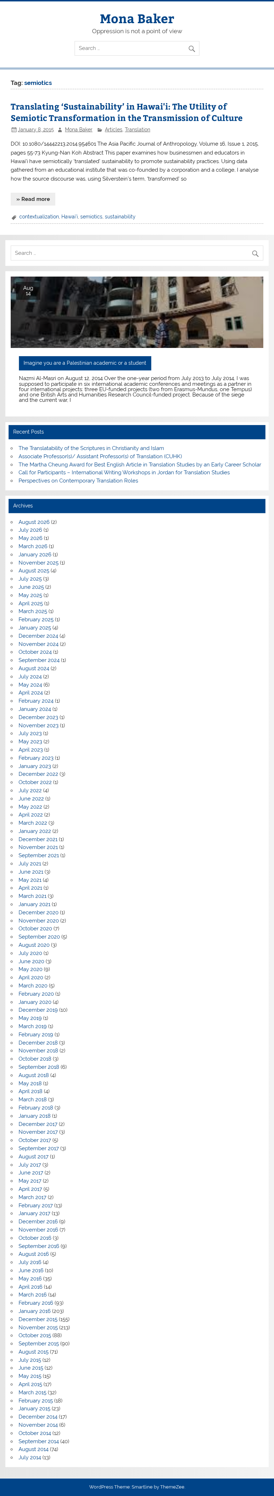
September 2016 (39, 1246)
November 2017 (38, 1132)
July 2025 (30, 579)
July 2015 (30, 1360)
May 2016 (30, 1278)
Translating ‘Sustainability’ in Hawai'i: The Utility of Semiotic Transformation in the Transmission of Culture (127, 112)
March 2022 (33, 823)
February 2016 (36, 1303)
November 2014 (38, 1425)
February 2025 (36, 619)
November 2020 (39, 921)
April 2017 (30, 1189)
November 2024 (39, 644)
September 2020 (39, 937)
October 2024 (35, 652)
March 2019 (33, 1026)
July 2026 (30, 530)
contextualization (39, 216)
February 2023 (36, 758)
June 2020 (31, 961)
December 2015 (38, 1319)
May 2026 (30, 538)
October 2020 (35, 928)
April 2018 (30, 1091)
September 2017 (39, 1148)
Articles (113, 129)
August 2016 (34, 1254)
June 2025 (31, 587)
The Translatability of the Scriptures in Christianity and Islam (91, 448)
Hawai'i (69, 216)
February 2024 (36, 701)
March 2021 (32, 896)
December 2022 (38, 774)
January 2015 (34, 1408)
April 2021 (30, 888)
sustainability (120, 216)
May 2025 (30, 595)
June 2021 (31, 872)
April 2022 (31, 815)
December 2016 (38, 1221)
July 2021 (30, 863)
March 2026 (33, 546)
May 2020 (30, 969)
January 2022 (35, 831)
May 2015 (30, 1376)
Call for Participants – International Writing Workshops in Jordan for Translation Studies (124, 472)
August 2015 (34, 1352)
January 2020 (35, 1002)
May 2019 (30, 1018)
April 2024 (31, 692)
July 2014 (30, 1457)
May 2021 (30, 880)
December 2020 (39, 912)
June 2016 (31, 1270)
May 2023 (30, 741)
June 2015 (31, 1368)
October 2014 (35, 1433)
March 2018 (33, 1099)
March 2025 (33, 611)
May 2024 (30, 685)
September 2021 (39, 855)
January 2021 (34, 904)
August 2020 (34, 945)
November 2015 (38, 1327)
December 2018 (38, 1043)
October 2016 (35, 1238)
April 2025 (31, 603)
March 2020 (33, 985)
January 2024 (35, 709)
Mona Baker (137, 18)
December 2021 (38, 839)
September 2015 (39, 1343)
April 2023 (31, 750)
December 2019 (38, 1010)
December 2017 (38, 1124)
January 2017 (34, 1213)
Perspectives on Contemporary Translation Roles (78, 480)
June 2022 (31, 798)
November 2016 (38, 1230)
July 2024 (30, 676)
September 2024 (39, 660)
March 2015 (32, 1392)
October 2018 (35, 1059)
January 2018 (35, 1116)
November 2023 (39, 725)
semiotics (91, 216)
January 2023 (35, 766)
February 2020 (36, 994)
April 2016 (30, 1287)
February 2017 (36, 1205)
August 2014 (34, 1449)
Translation (137, 129)
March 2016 (33, 1295)
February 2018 (36, 1108)
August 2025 (34, 570)
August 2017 (34, 1156)
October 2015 (35, 1335)
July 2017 (30, 1165)
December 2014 (38, 1417)
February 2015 (36, 1401)
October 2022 (35, 782)
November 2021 (38, 847)
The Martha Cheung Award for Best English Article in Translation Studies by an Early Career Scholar (140, 464)
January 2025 (35, 628)
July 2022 (30, 790)
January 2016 (35, 1311)
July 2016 (30, 1262)
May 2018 (30, 1083)
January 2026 (35, 554)
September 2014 (39, 1441)
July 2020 (30, 953)
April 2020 (31, 977)
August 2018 (34, 1075)
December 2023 (38, 717)
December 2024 (38, 636)
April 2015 (30, 1384)
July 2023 (30, 733)
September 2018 (39, 1067)
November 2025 (39, 563)
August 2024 (34, 668)
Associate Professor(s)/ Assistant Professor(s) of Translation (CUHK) (100, 456)
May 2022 (30, 807)
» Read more (33, 199)
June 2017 (31, 1172)
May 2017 (30, 1181)
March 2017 (32, 1197)
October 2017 (35, 1140)
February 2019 (36, 1034)
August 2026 (34, 522)
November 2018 (38, 1050)
